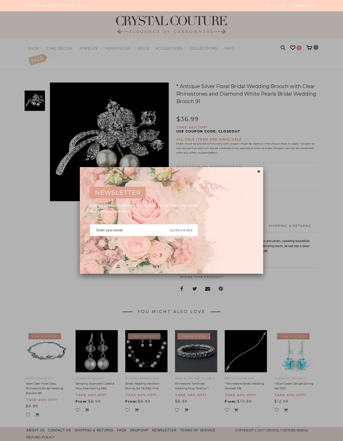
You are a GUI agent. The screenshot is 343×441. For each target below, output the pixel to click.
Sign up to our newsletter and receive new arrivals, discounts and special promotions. (144, 208)
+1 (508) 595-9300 (76, 5)
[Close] (258, 171)
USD (311, 5)
